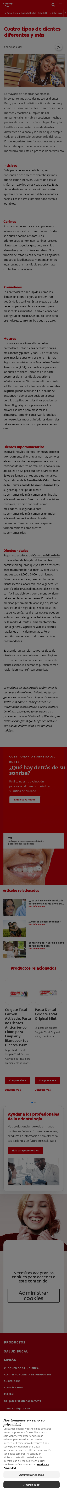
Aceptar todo (32, 1484)
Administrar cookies (31, 1474)
